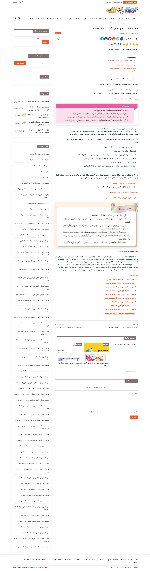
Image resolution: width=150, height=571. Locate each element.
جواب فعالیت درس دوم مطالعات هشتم (120, 279)
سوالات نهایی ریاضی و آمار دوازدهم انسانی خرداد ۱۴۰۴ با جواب (32, 508)
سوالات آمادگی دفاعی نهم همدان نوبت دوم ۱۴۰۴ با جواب (33, 270)
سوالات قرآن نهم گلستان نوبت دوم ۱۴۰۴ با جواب (34, 446)
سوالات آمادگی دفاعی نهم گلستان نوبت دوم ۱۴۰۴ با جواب (33, 310)
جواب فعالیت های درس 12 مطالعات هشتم (119, 298)
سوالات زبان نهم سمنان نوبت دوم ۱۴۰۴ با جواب (34, 527)
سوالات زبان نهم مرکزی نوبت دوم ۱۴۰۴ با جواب (34, 489)
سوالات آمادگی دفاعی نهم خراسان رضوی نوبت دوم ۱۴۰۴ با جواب (31, 539)
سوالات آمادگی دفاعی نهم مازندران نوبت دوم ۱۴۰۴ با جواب (33, 262)
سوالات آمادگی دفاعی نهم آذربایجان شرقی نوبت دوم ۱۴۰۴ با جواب (33, 349)
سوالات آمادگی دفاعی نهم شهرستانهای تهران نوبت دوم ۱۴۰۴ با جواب (32, 253)
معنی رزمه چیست (43, 171)
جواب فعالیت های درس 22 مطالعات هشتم (119, 309)
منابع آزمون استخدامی (98, 18)
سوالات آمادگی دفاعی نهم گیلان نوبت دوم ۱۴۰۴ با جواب (31, 394)
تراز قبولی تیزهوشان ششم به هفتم (38, 203)
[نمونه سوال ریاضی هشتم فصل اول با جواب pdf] (69, 352)
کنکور (86, 18)
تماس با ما (109, 2)
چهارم (49, 18)
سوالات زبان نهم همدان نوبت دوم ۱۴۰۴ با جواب (34, 483)
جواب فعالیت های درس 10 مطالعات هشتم (119, 294)
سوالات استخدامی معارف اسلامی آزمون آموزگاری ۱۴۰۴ (32, 189)
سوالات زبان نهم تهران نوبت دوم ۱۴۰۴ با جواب (35, 495)
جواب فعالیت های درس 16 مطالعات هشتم (119, 305)
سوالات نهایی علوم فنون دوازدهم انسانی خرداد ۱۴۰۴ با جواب (32, 358)
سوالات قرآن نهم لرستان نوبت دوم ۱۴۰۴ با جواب (34, 452)
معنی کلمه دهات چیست (41, 166)
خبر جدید (120, 18)
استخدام (111, 18)
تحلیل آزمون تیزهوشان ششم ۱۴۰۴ (38, 209)
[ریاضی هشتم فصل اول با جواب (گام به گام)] (96, 352)
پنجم (42, 18)
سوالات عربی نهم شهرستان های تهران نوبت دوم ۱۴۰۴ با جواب (32, 470)
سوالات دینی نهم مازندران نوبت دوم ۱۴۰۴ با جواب (33, 440)
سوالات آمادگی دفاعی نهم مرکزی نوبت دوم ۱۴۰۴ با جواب (33, 278)
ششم (37, 18)
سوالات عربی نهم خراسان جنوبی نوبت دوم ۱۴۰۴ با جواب (31, 457)
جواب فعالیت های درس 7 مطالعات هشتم (120, 290)
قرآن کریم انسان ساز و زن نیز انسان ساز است (35, 160)
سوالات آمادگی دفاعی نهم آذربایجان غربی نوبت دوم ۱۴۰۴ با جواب (33, 427)
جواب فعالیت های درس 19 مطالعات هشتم (123, 327)
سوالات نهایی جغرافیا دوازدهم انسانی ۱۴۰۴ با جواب (33, 235)
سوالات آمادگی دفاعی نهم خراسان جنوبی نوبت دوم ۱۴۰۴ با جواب (33, 332)
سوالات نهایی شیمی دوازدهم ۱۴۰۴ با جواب (36, 229)
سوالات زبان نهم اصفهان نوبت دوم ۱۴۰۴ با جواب (34, 501)
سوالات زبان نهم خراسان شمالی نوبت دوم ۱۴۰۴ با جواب (32, 382)
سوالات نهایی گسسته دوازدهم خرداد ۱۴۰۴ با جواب (33, 365)
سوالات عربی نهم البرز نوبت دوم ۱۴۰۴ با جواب (35, 246)
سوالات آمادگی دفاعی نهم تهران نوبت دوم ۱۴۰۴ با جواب (32, 294)
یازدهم (23, 559)
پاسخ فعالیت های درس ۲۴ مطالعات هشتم (119, 313)
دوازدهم (135, 562)
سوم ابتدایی (57, 18)
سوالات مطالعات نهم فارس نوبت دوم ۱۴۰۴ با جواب (33, 547)
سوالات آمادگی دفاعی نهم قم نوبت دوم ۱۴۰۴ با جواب (32, 400)
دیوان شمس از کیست (42, 177)
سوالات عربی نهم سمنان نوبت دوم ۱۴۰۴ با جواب (34, 371)
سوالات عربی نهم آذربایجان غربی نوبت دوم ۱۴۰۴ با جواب (33, 216)
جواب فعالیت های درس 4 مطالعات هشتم (120, 283)
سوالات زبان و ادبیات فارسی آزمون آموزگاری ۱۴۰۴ (34, 183)
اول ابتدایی (78, 18)
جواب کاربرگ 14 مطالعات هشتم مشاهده (124, 192)
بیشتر (31, 18)
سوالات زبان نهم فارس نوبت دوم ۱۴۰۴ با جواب (34, 388)
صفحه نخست (118, 2)
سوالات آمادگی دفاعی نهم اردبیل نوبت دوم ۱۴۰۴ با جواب (33, 301)
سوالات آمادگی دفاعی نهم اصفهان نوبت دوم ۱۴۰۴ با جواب (33, 287)
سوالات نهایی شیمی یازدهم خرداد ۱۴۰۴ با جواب (34, 414)
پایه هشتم (57, 33)
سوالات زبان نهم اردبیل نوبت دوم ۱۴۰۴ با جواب (34, 478)
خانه (134, 18)
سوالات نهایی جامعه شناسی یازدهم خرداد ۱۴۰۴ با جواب (32, 420)
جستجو (45, 42)
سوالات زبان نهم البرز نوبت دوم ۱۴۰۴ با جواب (35, 532)
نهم (33, 559)
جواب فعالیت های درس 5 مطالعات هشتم (120, 287)
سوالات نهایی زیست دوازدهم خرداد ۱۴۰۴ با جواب (34, 515)
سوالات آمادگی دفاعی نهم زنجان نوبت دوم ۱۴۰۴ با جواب (31, 223)
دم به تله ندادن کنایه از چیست (39, 154)
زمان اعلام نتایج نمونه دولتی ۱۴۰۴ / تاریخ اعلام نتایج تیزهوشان (32, 196)
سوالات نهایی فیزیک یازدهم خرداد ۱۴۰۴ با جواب (34, 521)
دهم (28, 559)
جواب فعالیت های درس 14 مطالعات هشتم (119, 302)
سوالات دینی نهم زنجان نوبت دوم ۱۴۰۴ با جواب (34, 377)
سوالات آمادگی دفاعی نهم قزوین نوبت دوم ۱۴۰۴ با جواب (31, 317)
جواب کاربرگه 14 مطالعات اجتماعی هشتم (68, 327)
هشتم (38, 559)
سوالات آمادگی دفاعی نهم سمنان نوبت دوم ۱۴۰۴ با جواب (33, 324)
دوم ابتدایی (68, 18)
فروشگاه (128, 18)
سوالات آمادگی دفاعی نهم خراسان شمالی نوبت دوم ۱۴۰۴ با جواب (31, 341)
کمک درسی (118, 567)
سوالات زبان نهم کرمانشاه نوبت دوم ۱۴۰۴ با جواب (34, 241)
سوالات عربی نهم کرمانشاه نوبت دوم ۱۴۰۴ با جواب (33, 463)
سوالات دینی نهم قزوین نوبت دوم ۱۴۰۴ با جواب (34, 434)
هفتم (43, 559)
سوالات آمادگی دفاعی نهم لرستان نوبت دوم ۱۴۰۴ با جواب (33, 407)
